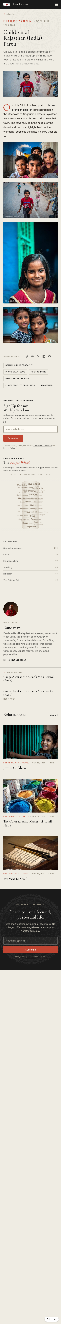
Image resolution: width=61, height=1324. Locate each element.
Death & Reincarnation (39, 512)
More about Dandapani (15, 660)
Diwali (32, 516)
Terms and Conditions (42, 445)
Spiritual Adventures (30, 548)
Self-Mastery (22, 505)
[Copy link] (26, 356)
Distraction (38, 502)
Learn (30, 554)
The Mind (39, 492)
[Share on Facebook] (49, 356)
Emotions (24, 509)
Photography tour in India (20, 385)
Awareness (34, 484)
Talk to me (52, 1319)
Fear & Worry (29, 491)
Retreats (34, 494)
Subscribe (13, 438)
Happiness (27, 523)
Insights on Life (30, 561)
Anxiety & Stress (37, 509)
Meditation (22, 485)
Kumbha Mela (22, 515)
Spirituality (37, 488)
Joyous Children (14, 768)
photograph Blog (15, 372)
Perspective (36, 519)
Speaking (30, 567)
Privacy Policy (9, 448)
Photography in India (17, 378)
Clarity (33, 505)
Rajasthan (47, 385)
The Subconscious (25, 487)
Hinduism (30, 574)
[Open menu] (56, 4)
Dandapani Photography (19, 365)
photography (38, 372)
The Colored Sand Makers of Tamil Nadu (27, 823)
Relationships (23, 495)
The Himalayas (24, 498)
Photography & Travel (17, 21)
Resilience (38, 522)
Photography (37, 498)
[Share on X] (38, 356)
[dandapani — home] (15, 4)
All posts (10, 14)
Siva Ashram (24, 519)
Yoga (28, 512)
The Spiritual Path (30, 580)
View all (54, 715)
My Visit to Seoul (15, 879)
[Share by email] (32, 356)
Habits (28, 502)
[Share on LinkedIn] (43, 356)
